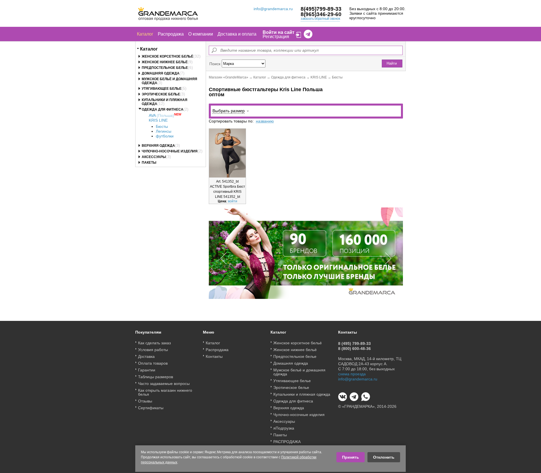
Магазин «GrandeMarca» (228, 77)
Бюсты (162, 126)
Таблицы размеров (155, 377)
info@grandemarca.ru (273, 8)
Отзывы (145, 401)
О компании (200, 34)
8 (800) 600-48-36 (354, 348)
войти (232, 201)
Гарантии (146, 370)
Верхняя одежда (158, 146)
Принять (350, 457)
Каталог (145, 34)
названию (265, 121)
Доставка (146, 356)
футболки (165, 136)
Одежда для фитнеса (162, 109)
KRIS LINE (158, 120)
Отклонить (383, 457)
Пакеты (149, 163)
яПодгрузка (283, 428)
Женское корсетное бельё (167, 56)
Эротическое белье (161, 94)
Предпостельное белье (165, 68)
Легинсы (163, 131)
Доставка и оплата (237, 34)
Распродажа (171, 34)
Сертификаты (150, 408)
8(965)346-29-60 (321, 14)
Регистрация (276, 36)
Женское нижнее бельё (165, 62)
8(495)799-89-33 (321, 9)
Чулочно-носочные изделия (170, 151)
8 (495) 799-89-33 (354, 343)
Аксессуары (154, 157)
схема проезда (352, 374)
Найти (392, 63)
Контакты (214, 356)
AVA (161, 115)
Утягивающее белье (161, 89)
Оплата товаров (153, 363)
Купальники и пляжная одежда (301, 394)
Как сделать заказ (154, 343)
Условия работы (153, 349)
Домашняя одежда (160, 73)
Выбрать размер (228, 110)
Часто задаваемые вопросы (164, 383)
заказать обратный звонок (320, 19)
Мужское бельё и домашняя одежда (299, 372)
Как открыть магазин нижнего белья (165, 392)
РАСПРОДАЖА (287, 441)
